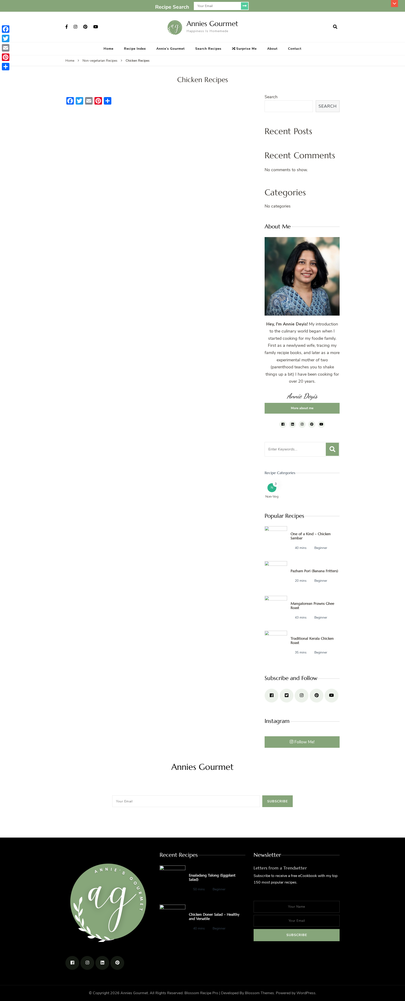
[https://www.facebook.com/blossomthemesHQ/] (271, 696)
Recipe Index (135, 48)
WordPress (305, 993)
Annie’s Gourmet (170, 48)
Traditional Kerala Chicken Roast (312, 640)
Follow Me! (304, 742)
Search (271, 97)
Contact (294, 48)
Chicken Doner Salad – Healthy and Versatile (214, 916)
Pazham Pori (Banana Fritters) (314, 571)
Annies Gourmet (212, 23)
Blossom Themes (259, 993)
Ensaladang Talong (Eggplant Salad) (212, 877)
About (272, 48)
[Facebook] (5, 29)
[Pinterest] (5, 57)
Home (108, 48)
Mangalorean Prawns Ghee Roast (312, 605)
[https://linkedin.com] (102, 963)
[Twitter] (5, 38)
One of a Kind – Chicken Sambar (311, 536)
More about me (302, 408)
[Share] (5, 66)
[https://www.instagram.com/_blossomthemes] (301, 696)
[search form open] (335, 27)
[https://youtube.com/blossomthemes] (331, 696)
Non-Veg (271, 496)
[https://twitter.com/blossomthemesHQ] (286, 696)
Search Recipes (208, 48)
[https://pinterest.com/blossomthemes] (316, 696)
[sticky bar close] (394, 3)
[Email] (5, 48)
